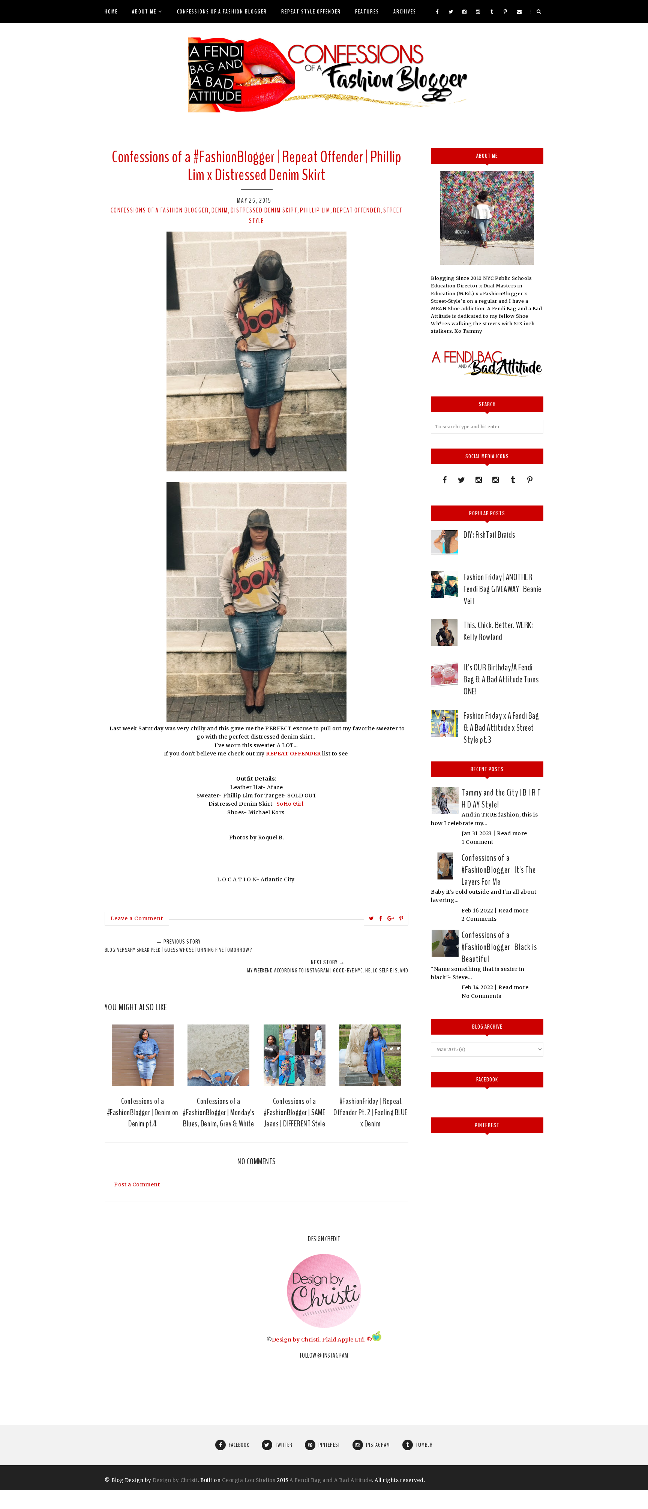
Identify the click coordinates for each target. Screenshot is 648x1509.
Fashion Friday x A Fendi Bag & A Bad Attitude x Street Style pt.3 (501, 728)
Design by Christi (296, 1339)
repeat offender (357, 210)
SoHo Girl (290, 803)
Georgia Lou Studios (249, 1480)
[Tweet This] (371, 918)
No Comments (481, 996)
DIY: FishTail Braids (489, 535)
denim (220, 210)
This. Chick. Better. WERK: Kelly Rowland (498, 631)
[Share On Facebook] (380, 918)
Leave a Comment (137, 918)
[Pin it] (401, 918)
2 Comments (479, 918)
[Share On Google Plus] (390, 918)
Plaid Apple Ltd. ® (347, 1339)
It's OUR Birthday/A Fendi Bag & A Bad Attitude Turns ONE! (501, 679)
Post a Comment (137, 1184)
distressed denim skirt (264, 210)
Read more (512, 833)
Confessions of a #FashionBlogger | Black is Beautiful (499, 947)
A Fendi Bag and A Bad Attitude (331, 1480)
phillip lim (315, 210)
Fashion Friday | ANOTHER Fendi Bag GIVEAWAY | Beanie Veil (503, 589)
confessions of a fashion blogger (160, 210)
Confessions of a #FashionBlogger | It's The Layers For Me (499, 870)
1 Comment (478, 842)
